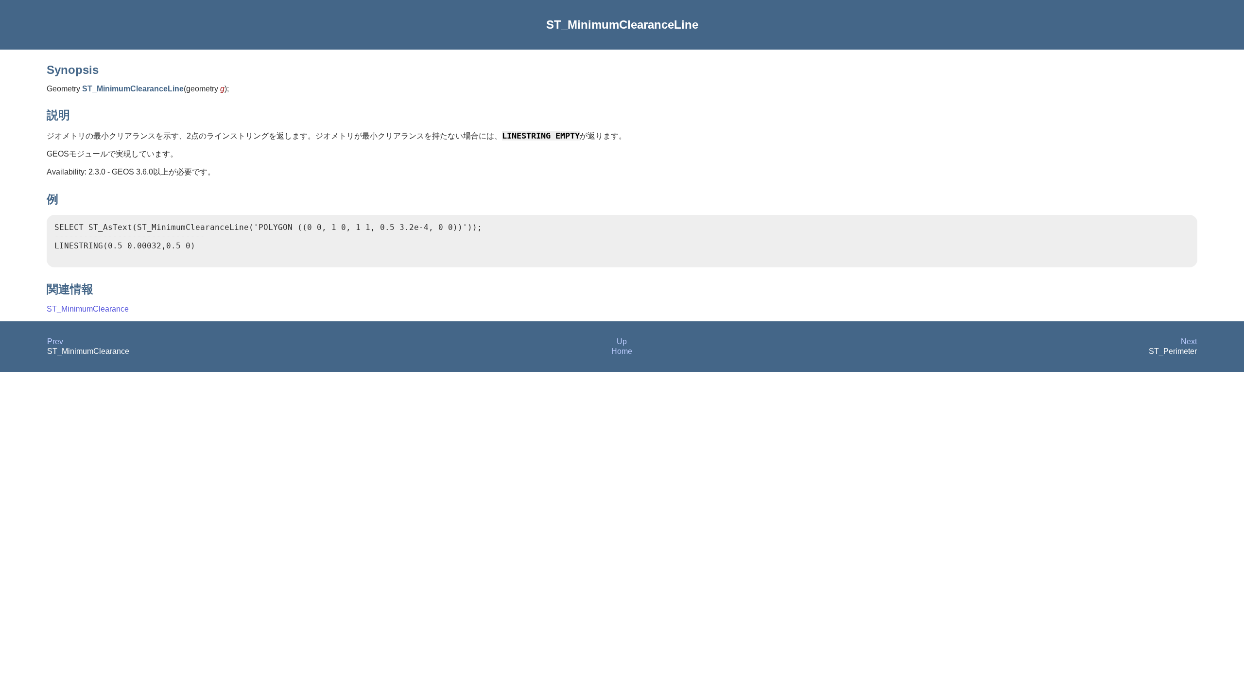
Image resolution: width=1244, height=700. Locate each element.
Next (1189, 341)
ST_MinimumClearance (88, 309)
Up (622, 341)
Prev (55, 341)
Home (621, 351)
